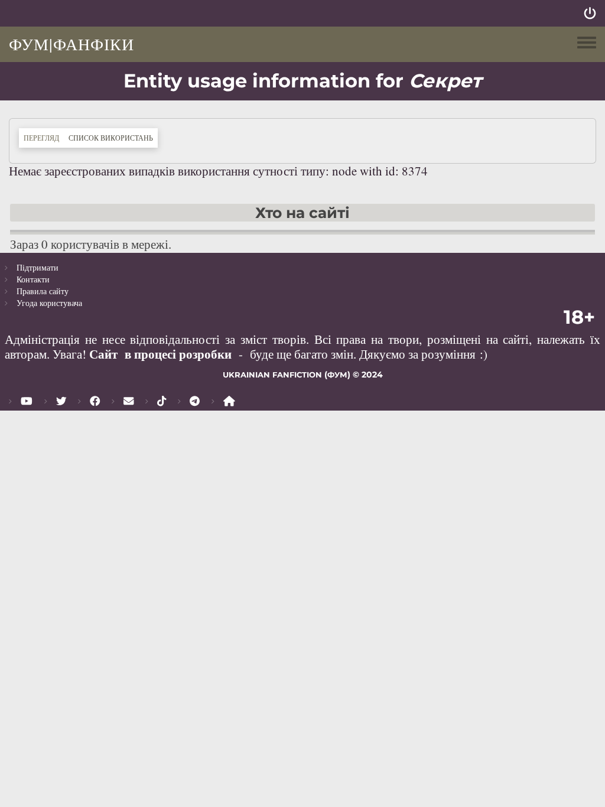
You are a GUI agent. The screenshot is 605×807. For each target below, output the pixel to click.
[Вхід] (590, 13)
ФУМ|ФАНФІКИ (71, 43)
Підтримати (37, 267)
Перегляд (41, 137)
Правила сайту (43, 291)
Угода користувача (49, 302)
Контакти (33, 279)
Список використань (113, 137)
